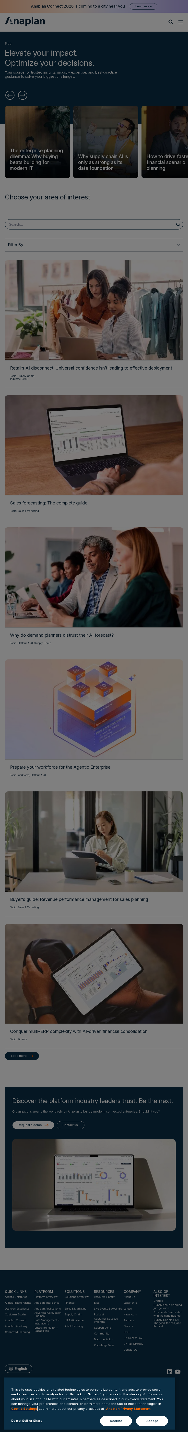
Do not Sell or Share (27, 1420)
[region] (89, 1403)
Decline (116, 1421)
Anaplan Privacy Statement (128, 1408)
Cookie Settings (24, 1408)
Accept (152, 1421)
